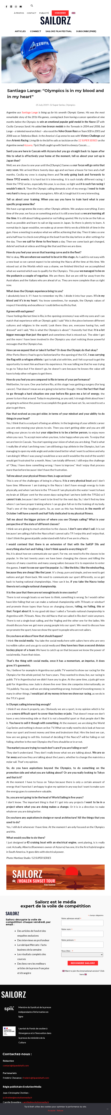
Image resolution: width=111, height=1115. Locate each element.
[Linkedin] (11, 7)
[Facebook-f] (6, 7)
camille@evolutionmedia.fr (36, 1102)
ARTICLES (20, 31)
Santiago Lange (30, 112)
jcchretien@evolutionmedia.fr (17, 1097)
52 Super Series (57, 104)
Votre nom (66, 929)
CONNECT (35, 31)
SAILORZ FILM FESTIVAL (59, 31)
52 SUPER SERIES (88, 140)
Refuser (60, 1110)
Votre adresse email (71, 918)
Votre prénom (68, 940)
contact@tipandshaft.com (16, 1065)
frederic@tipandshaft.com (36, 1077)
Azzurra (28, 145)
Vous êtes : (67, 951)
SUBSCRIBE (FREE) (86, 31)
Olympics (70, 104)
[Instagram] (16, 7)
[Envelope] (21, 7)
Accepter (52, 1110)
